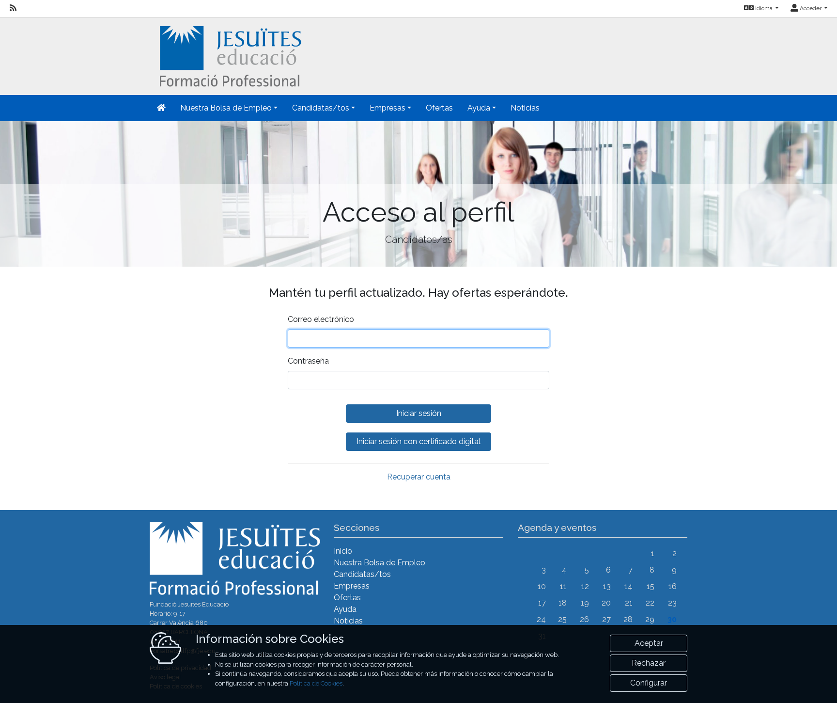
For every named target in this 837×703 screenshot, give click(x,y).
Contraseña (308, 361)
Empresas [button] (387, 107)
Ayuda (345, 609)
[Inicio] (229, 55)
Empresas (352, 586)
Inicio (343, 551)
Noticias (525, 107)
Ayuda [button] (478, 107)
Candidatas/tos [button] (320, 107)
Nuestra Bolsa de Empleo (379, 562)
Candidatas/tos (362, 574)
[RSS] (13, 8)
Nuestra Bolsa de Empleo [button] (226, 107)
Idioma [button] (764, 8)
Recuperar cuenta (418, 476)
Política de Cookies (316, 683)
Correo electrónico (321, 319)
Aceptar (649, 643)
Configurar (648, 682)
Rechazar (649, 663)
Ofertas (439, 107)
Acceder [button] (810, 8)
